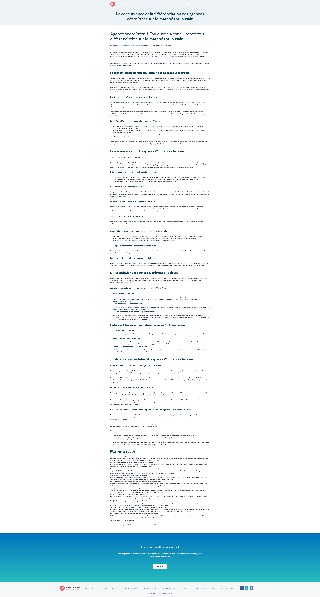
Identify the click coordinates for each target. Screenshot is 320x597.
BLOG (199, 4)
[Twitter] (246, 588)
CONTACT (205, 4)
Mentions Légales (90, 588)
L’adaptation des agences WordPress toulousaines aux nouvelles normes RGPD (135, 525)
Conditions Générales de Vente (110, 588)
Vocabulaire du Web (150, 588)
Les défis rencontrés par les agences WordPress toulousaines (164, 56)
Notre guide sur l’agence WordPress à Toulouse (175, 588)
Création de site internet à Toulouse (205, 588)
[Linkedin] (251, 588)
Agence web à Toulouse (228, 588)
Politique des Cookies (131, 588)
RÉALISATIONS (190, 4)
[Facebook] (242, 588)
